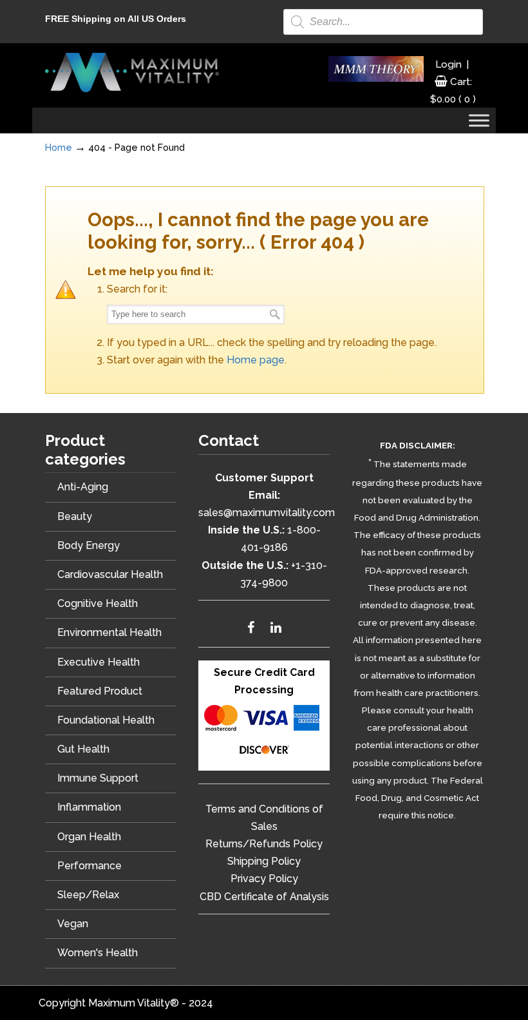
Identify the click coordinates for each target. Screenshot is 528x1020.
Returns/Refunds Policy (264, 844)
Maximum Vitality (132, 72)
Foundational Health (106, 720)
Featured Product (99, 691)
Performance (89, 866)
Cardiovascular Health (110, 574)
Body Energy (88, 545)
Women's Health (97, 953)
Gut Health (83, 749)
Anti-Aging (82, 487)
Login (448, 64)
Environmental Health (109, 632)
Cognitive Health (97, 603)
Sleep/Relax (88, 895)
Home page (256, 360)
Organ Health (89, 837)
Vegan (72, 924)
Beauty (74, 516)
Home (58, 147)
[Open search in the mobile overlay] (383, 22)
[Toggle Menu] (479, 121)
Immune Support (97, 778)
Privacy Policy (264, 878)
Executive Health (98, 662)
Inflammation (89, 807)
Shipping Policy (264, 861)
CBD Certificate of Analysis (264, 896)
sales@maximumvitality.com (266, 512)
